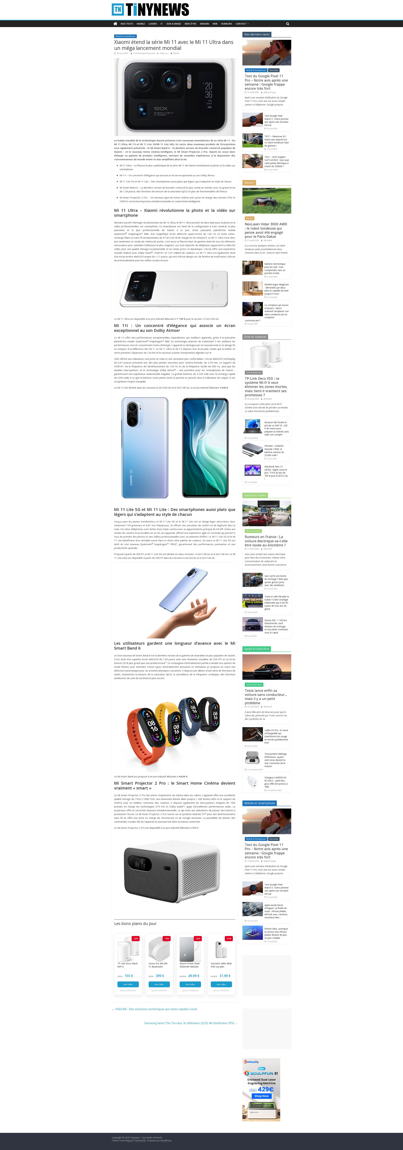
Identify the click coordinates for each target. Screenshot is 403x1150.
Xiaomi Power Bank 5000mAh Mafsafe (190, 965)
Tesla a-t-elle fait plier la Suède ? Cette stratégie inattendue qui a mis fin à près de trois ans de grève (276, 602)
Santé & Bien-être (254, 684)
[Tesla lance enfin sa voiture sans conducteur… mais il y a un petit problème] (266, 655)
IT (162, 23)
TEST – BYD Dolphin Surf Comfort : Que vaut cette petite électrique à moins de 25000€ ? (276, 161)
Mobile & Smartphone (125, 36)
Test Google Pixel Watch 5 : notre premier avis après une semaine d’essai (276, 120)
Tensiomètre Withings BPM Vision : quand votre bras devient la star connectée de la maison (275, 760)
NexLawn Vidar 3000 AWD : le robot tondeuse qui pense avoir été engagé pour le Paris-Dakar (266, 230)
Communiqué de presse (144, 53)
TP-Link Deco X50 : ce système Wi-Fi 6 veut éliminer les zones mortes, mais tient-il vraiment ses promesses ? (266, 386)
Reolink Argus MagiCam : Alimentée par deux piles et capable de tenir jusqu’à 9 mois (276, 289)
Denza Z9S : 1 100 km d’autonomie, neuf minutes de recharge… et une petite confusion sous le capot (276, 626)
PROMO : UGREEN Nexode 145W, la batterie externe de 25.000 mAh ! (274, 450)
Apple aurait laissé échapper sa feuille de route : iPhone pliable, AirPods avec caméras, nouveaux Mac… (276, 911)
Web (215, 23)
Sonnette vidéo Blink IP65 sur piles (221, 965)
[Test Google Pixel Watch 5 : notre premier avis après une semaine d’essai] (252, 114)
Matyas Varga (270, 92)
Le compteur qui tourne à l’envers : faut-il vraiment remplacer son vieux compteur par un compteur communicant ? (267, 313)
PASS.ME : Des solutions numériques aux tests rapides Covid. (154, 1009)
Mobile (141, 23)
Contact (241, 23)
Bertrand (268, 240)
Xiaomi (176, 53)
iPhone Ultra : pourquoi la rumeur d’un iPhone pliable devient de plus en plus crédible (276, 933)
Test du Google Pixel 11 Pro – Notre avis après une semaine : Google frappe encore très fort (266, 82)
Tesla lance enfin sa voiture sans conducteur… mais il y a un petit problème (266, 696)
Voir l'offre (128, 984)
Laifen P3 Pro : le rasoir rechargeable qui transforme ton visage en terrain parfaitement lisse (276, 736)
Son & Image (174, 23)
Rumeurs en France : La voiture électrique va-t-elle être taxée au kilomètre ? (266, 540)
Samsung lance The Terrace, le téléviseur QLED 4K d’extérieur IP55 (191, 1023)
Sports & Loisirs (253, 531)
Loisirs (153, 23)
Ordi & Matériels (253, 372)
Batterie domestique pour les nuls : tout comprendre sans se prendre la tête (274, 268)
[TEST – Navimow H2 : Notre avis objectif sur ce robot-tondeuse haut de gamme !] (252, 134)
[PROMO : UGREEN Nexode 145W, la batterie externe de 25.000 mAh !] (252, 444)
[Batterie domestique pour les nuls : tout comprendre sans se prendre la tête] (252, 262)
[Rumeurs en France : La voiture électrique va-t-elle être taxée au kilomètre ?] (266, 502)
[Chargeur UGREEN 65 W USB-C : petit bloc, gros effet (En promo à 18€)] (252, 776)
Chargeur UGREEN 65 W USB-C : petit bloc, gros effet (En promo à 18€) (276, 782)
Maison (204, 23)
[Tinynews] (115, 23)
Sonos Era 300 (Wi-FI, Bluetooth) (158, 965)
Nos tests (127, 23)
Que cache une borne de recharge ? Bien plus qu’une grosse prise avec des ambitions (276, 580)
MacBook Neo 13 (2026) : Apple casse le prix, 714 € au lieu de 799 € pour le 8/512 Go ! (276, 472)
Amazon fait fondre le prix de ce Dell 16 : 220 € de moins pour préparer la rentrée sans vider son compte (276, 428)
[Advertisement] (266, 975)
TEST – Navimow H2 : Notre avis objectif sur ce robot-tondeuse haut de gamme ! (276, 141)
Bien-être (190, 23)
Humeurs (226, 23)
